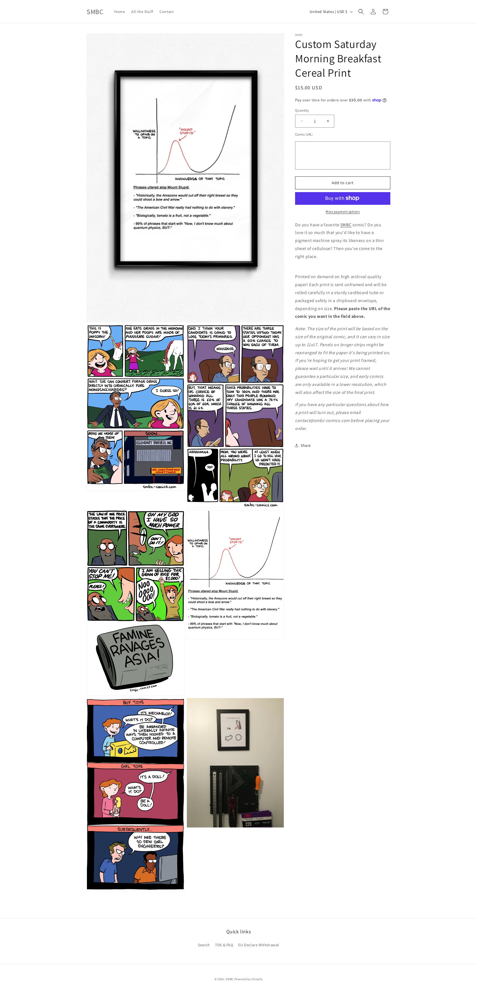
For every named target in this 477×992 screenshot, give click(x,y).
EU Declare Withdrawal (258, 944)
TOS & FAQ (224, 944)
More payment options (343, 211)
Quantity (302, 110)
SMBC (345, 224)
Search (204, 944)
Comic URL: (304, 134)
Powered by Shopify (248, 979)
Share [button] (306, 445)
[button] (361, 12)
